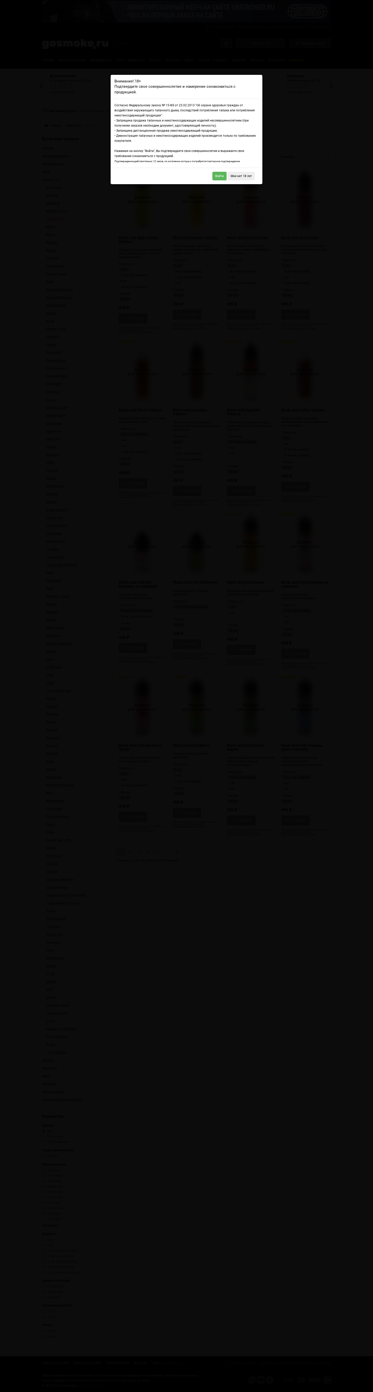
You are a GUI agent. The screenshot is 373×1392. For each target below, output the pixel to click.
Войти (219, 176)
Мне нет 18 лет (241, 176)
